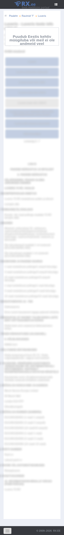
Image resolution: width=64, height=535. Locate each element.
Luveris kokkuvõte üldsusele (32, 72)
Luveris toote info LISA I (32, 82)
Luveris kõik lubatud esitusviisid (32, 123)
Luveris (32, 61)
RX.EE (56, 530)
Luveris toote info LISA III (32, 102)
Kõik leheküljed (32, 133)
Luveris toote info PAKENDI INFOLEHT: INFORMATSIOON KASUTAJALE (32, 113)
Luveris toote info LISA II (32, 92)
